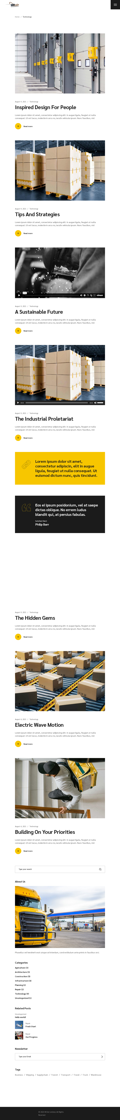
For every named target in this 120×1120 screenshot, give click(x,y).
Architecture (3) (22, 972)
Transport (65, 1074)
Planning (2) (20, 985)
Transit (54, 1074)
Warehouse (96, 1074)
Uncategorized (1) (23, 998)
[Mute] (95, 403)
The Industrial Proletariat (44, 418)
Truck (85, 1074)
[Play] (18, 403)
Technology (33, 101)
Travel (76, 1074)
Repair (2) (19, 989)
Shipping (30, 1074)
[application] (60, 402)
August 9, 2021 (20, 101)
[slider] (100, 402)
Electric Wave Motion (39, 724)
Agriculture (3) (21, 967)
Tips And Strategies (37, 214)
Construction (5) (22, 976)
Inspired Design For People (45, 106)
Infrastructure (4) (23, 980)
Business (19, 1074)
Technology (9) (22, 993)
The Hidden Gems (35, 617)
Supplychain (42, 1074)
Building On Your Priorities (45, 831)
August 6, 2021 (20, 719)
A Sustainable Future (39, 311)
